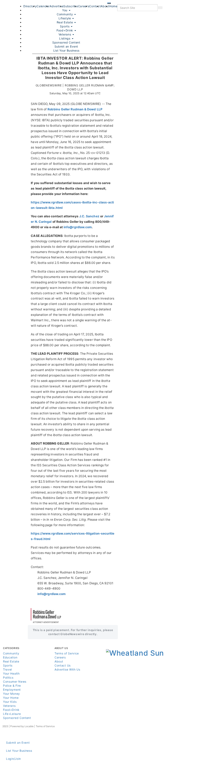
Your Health (11, 673)
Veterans (65, 34)
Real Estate (65, 22)
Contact (95, 6)
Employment (12, 689)
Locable (29, 726)
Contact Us (63, 665)
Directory (30, 6)
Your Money (11, 693)
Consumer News (14, 681)
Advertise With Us (67, 669)
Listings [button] (65, 38)
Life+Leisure (12, 713)
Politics (8, 677)
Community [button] (65, 14)
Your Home (11, 697)
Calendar (43, 6)
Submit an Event (66, 46)
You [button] (65, 10)
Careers (83, 6)
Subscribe (70, 6)
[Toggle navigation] (109, 3)
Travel (7, 669)
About (105, 6)
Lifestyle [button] (65, 18)
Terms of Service (67, 653)
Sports (65, 26)
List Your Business (66, 50)
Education (10, 657)
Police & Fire (12, 685)
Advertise (56, 6)
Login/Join (13, 758)
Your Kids (9, 701)
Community (11, 653)
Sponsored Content (66, 42)
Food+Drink (65, 30)
